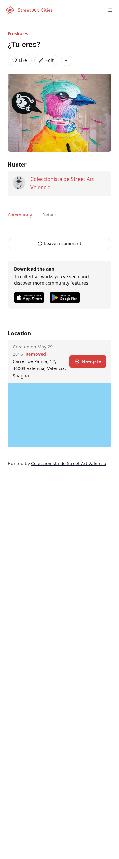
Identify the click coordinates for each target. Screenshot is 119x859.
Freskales (18, 34)
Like (23, 60)
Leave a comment (62, 243)
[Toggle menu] (110, 10)
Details (49, 215)
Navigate (91, 361)
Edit (49, 60)
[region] (59, 415)
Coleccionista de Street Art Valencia (68, 463)
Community (20, 215)
